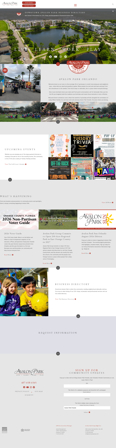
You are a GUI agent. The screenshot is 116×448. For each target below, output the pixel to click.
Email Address (87, 392)
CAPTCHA (87, 399)
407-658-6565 (29, 382)
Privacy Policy (22, 391)
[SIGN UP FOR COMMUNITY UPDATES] (5, 70)
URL (87, 383)
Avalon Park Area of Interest (87, 405)
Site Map (39, 391)
